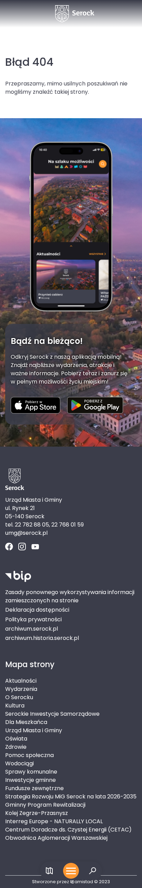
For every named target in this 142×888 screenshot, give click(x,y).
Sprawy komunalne (31, 772)
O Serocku (19, 697)
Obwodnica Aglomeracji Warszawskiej (56, 838)
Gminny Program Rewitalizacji (45, 805)
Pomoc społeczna (29, 755)
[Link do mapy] (49, 871)
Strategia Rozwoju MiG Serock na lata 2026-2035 (70, 796)
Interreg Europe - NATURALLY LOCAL (54, 821)
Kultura (14, 706)
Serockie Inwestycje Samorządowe (52, 714)
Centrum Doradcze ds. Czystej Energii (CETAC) (68, 830)
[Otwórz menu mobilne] (71, 871)
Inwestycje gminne (30, 780)
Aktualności (21, 681)
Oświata (16, 739)
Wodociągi (19, 763)
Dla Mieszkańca (26, 722)
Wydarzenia (21, 689)
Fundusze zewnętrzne (34, 788)
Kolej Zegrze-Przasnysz (36, 813)
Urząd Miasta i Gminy (33, 730)
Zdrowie (16, 747)
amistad (83, 882)
